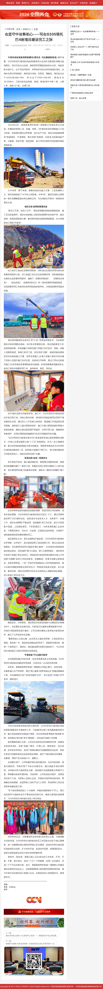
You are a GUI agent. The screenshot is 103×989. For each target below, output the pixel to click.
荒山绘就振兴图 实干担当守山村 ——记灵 (84, 40)
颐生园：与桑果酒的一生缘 (80, 75)
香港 (18, 3)
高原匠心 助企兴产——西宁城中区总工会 (84, 48)
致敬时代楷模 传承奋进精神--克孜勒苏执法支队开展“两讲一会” (30, 944)
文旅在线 (45, 3)
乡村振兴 (35, 3)
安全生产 (74, 3)
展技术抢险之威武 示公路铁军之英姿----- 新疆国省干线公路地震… (32, 936)
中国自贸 (84, 3)
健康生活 (64, 3)
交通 (36, 29)
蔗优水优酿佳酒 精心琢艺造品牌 (82, 80)
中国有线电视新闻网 (19, 45)
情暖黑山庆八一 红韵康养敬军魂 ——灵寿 (84, 32)
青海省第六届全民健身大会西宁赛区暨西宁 (85, 55)
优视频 (92, 3)
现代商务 (55, 3)
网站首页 (10, 3)
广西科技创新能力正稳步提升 (81, 93)
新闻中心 (26, 3)
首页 (18, 29)
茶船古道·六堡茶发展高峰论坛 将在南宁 (84, 86)
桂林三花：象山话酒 (78, 98)
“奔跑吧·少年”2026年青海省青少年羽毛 (84, 63)
